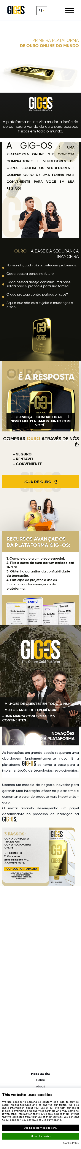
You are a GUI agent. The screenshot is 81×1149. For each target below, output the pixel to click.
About (40, 1086)
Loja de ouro (37, 481)
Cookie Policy (71, 1143)
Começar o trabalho (21, 868)
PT (40, 10)
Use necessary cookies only (40, 1127)
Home (40, 1079)
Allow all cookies (40, 1136)
